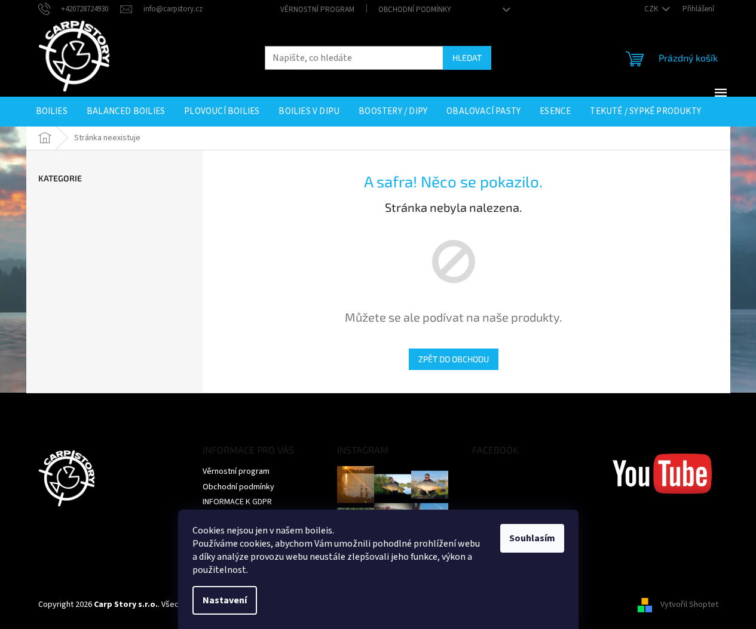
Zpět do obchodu (453, 359)
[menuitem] (51, 112)
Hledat (467, 58)
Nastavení (225, 600)
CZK (652, 9)
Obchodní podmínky (414, 9)
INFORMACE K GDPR (237, 502)
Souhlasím (532, 538)
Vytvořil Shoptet (689, 604)
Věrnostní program (317, 9)
